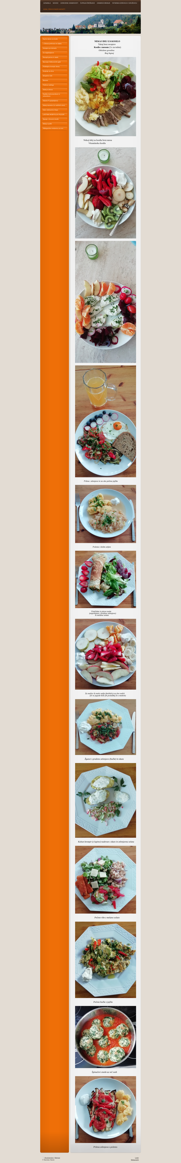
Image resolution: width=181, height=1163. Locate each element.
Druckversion (49, 1158)
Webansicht (135, 1160)
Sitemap (57, 1158)
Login (137, 1158)
